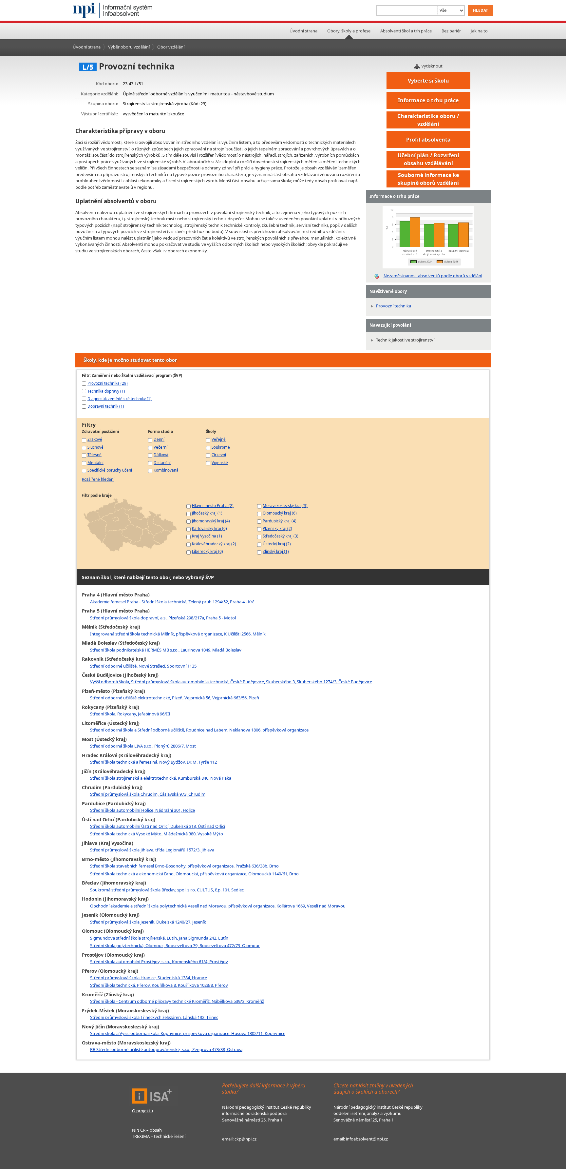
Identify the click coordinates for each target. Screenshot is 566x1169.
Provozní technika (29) (107, 383)
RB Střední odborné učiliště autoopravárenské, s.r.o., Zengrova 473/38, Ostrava (166, 1049)
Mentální (95, 462)
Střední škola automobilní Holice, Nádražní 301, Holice (142, 810)
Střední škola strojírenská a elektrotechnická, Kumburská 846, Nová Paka (160, 778)
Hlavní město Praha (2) (213, 505)
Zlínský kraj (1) (276, 551)
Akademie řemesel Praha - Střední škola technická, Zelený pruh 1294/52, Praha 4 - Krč (172, 602)
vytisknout (432, 66)
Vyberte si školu (428, 80)
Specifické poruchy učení (109, 470)
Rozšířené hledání (98, 479)
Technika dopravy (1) (106, 391)
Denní (159, 439)
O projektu (142, 1111)
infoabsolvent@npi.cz (367, 1139)
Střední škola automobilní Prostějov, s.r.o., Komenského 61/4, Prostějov (159, 961)
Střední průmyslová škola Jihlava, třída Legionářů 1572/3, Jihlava (152, 850)
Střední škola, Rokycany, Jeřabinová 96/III (130, 714)
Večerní (160, 447)
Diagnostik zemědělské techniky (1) (119, 398)
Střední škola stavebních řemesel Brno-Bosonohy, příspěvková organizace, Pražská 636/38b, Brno (184, 866)
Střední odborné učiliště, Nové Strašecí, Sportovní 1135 (143, 666)
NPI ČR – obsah (147, 1130)
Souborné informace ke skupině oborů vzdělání (428, 178)
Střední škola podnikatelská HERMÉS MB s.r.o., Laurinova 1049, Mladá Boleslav (165, 650)
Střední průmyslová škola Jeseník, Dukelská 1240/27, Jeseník (148, 922)
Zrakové (94, 439)
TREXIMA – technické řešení (158, 1136)
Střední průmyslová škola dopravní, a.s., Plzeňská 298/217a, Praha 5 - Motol (163, 618)
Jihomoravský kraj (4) (211, 520)
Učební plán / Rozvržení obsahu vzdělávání (428, 159)
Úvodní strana (303, 31)
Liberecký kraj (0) (207, 551)
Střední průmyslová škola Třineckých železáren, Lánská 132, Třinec (154, 1017)
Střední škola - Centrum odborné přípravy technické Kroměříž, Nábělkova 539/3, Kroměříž (177, 1001)
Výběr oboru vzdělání (129, 47)
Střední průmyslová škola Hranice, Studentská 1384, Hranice (148, 978)
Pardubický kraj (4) (279, 520)
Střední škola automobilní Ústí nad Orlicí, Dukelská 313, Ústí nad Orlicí (157, 826)
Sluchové (95, 447)
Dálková (161, 454)
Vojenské (220, 462)
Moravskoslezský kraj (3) (285, 505)
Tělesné (94, 454)
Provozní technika (393, 306)
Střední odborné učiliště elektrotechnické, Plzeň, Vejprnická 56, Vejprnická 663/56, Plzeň (174, 698)
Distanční (162, 462)
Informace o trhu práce (428, 100)
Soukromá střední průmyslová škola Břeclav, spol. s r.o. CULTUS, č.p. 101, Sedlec (167, 890)
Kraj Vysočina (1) (207, 535)
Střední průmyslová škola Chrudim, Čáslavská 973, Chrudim (147, 794)
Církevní (219, 454)
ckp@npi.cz (245, 1139)
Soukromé (221, 447)
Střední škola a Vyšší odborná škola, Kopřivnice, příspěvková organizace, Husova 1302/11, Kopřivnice (187, 1033)
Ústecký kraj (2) (277, 543)
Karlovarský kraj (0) (209, 528)
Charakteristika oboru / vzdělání (428, 119)
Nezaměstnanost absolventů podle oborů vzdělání (433, 276)
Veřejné (219, 439)
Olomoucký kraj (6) (280, 513)
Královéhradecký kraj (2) (214, 543)
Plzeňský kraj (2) (277, 528)
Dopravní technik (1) (105, 406)
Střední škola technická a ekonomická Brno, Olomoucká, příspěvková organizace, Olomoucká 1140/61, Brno (194, 874)
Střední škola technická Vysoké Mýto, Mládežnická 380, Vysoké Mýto (156, 834)
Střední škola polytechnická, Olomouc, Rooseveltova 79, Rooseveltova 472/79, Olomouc (175, 945)
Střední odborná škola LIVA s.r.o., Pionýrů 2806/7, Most (143, 746)
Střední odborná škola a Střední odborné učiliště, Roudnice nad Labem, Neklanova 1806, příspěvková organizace (199, 730)
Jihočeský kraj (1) (207, 513)
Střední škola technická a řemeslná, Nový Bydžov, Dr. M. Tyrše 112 (153, 762)
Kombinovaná (166, 470)
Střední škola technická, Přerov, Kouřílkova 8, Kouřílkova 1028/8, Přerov (159, 985)
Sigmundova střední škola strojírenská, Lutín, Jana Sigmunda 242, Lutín (159, 938)
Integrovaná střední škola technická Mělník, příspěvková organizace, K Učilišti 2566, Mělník (178, 634)
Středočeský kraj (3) (280, 535)
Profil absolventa (428, 139)
